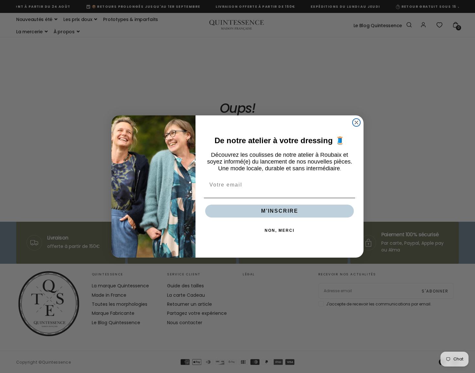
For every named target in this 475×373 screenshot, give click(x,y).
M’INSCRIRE (279, 211)
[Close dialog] (356, 122)
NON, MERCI (279, 230)
